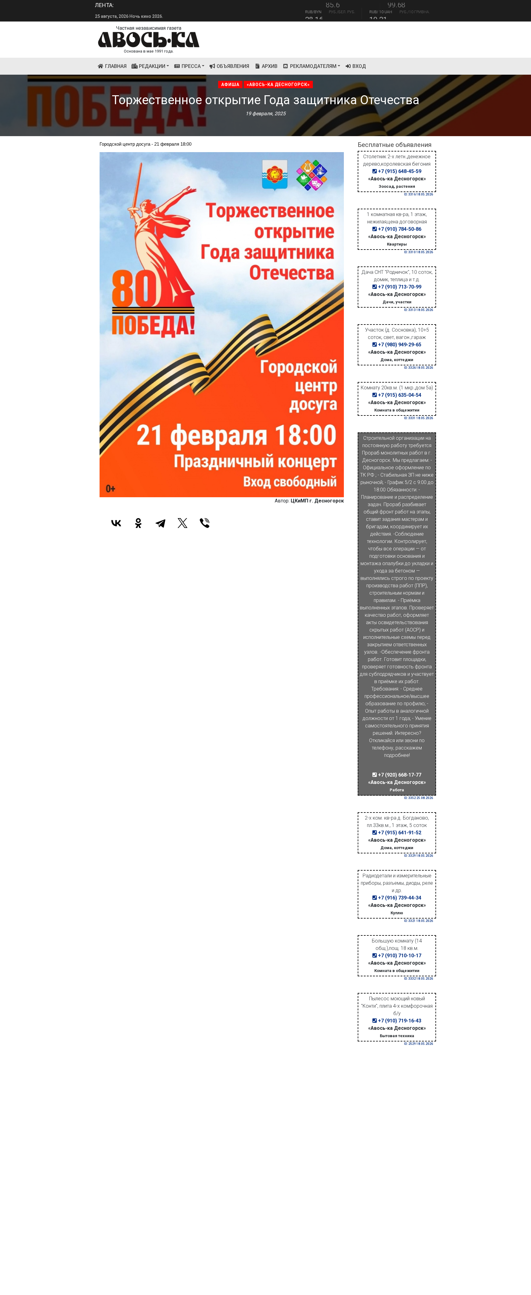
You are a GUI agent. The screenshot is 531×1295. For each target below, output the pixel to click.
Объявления (232, 66)
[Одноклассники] (138, 523)
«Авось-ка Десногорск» (278, 84)
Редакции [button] (151, 66)
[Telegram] (160, 523)
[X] (182, 523)
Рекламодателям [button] (312, 66)
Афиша (230, 84)
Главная (116, 66)
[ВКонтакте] (116, 523)
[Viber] (204, 523)
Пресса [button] (190, 66)
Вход (358, 66)
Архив (269, 66)
